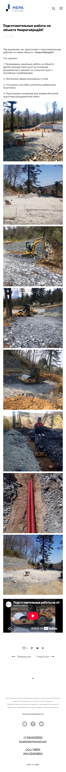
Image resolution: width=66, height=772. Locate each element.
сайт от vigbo (33, 764)
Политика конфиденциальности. (33, 714)
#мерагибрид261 (44, 52)
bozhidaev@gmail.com (33, 741)
